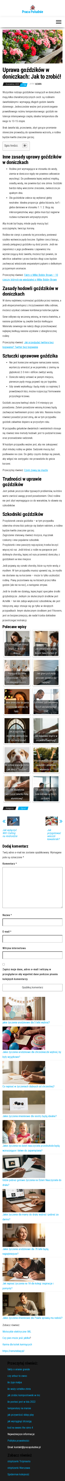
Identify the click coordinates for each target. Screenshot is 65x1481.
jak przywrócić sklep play (21, 1414)
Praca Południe (32, 12)
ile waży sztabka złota (19, 1388)
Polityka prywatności (18, 1440)
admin (38, 84)
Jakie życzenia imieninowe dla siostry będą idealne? (29, 1116)
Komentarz (9, 863)
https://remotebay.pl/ (13, 1351)
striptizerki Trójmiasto (19, 1461)
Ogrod (23, 808)
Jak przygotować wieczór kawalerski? (54, 835)
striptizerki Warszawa (19, 1467)
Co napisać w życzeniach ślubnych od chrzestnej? (28, 1086)
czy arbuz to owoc (17, 1375)
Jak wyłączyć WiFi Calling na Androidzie (9, 833)
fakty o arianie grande (19, 1369)
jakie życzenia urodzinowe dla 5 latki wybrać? (26, 1022)
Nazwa (7, 915)
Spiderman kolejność (18, 1474)
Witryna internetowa (14, 948)
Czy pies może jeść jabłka (16, 1338)
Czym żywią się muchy (36, 470)
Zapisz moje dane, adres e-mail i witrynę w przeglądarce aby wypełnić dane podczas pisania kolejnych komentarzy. (30, 974)
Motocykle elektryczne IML (16, 1331)
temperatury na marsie (19, 1408)
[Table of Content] (24, 145)
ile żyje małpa (15, 1382)
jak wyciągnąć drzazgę (20, 1421)
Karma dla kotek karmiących (17, 1344)
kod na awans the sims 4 (20, 1427)
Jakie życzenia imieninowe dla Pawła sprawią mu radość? (32, 1318)
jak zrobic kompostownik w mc (24, 1395)
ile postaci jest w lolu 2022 (22, 1401)
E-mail (6, 931)
